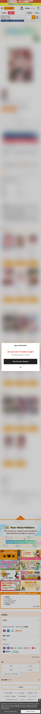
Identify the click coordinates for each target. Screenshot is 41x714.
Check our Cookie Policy (10, 711)
